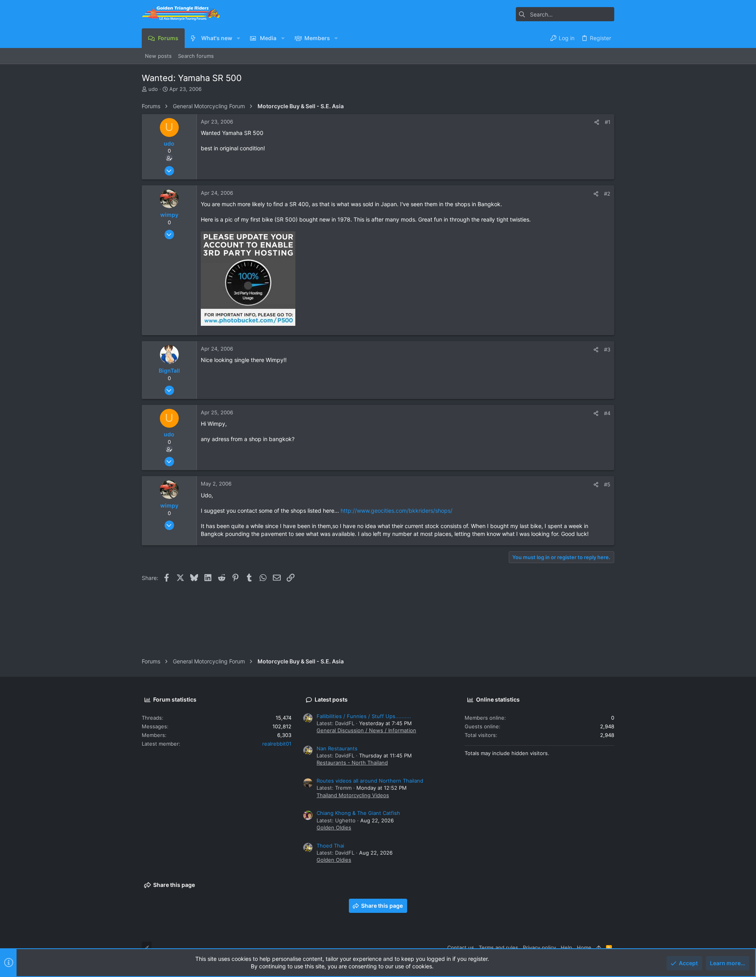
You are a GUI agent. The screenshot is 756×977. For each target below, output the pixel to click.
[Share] (596, 122)
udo (153, 89)
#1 (607, 122)
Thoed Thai (330, 845)
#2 (607, 193)
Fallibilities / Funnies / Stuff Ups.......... (364, 716)
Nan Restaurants (337, 748)
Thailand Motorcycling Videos (353, 795)
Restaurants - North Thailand (352, 762)
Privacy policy (539, 947)
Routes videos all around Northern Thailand (370, 781)
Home (584, 947)
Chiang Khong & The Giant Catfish (358, 813)
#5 (607, 484)
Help (566, 947)
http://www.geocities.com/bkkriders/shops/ (396, 510)
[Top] (599, 947)
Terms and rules (498, 947)
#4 (607, 413)
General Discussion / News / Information (366, 730)
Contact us (460, 947)
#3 (607, 349)
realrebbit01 (276, 744)
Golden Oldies (334, 827)
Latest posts (331, 699)
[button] (238, 38)
